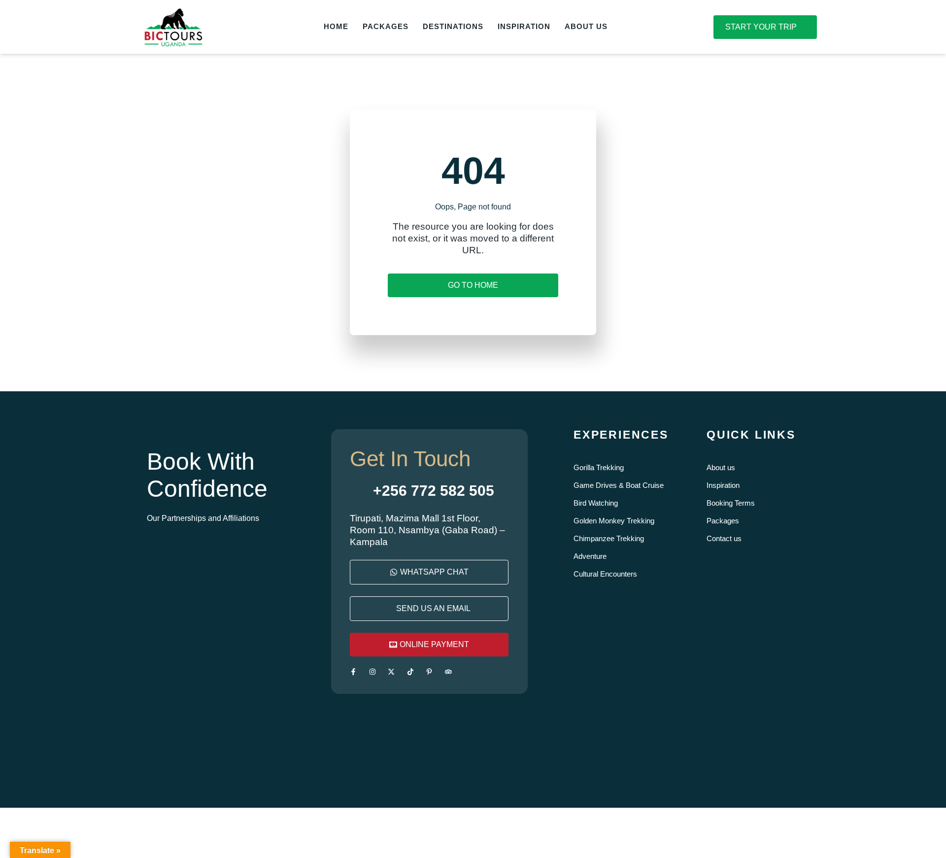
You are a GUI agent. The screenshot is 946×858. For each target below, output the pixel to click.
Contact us (724, 538)
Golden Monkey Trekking (614, 520)
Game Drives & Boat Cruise (619, 485)
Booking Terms (731, 503)
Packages (723, 520)
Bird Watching (596, 503)
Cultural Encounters (605, 574)
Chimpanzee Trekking (609, 538)
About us (721, 467)
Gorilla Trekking (599, 467)
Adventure (590, 556)
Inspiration (723, 485)
